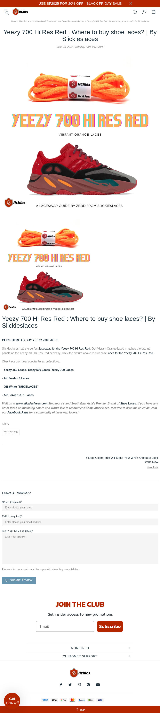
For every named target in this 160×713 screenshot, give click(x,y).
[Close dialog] (119, 304)
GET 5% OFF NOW (80, 402)
